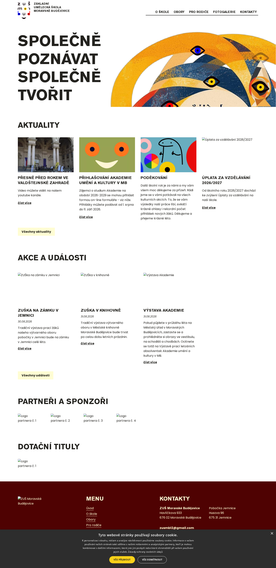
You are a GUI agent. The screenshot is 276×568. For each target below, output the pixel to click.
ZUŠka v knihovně (101, 310)
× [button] (271, 533)
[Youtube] (255, 5)
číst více (24, 203)
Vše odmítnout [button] (152, 559)
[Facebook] (248, 5)
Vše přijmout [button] (122, 559)
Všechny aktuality (36, 232)
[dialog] (138, 548)
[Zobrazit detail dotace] (29, 463)
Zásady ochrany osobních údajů (145, 551)
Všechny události (36, 375)
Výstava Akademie (163, 310)
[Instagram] (241, 5)
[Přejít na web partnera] (29, 418)
